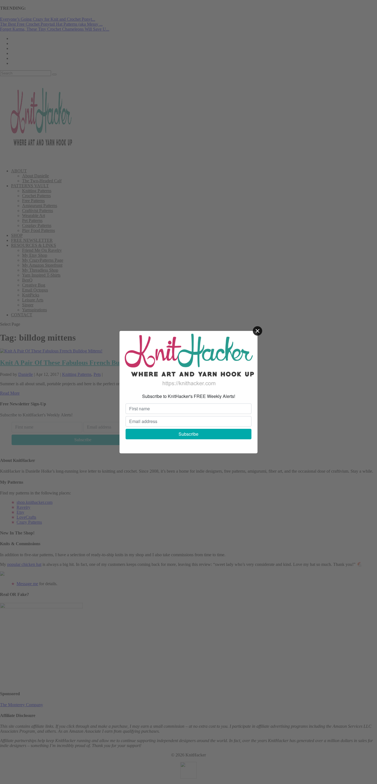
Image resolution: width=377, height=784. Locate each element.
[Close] (257, 331)
